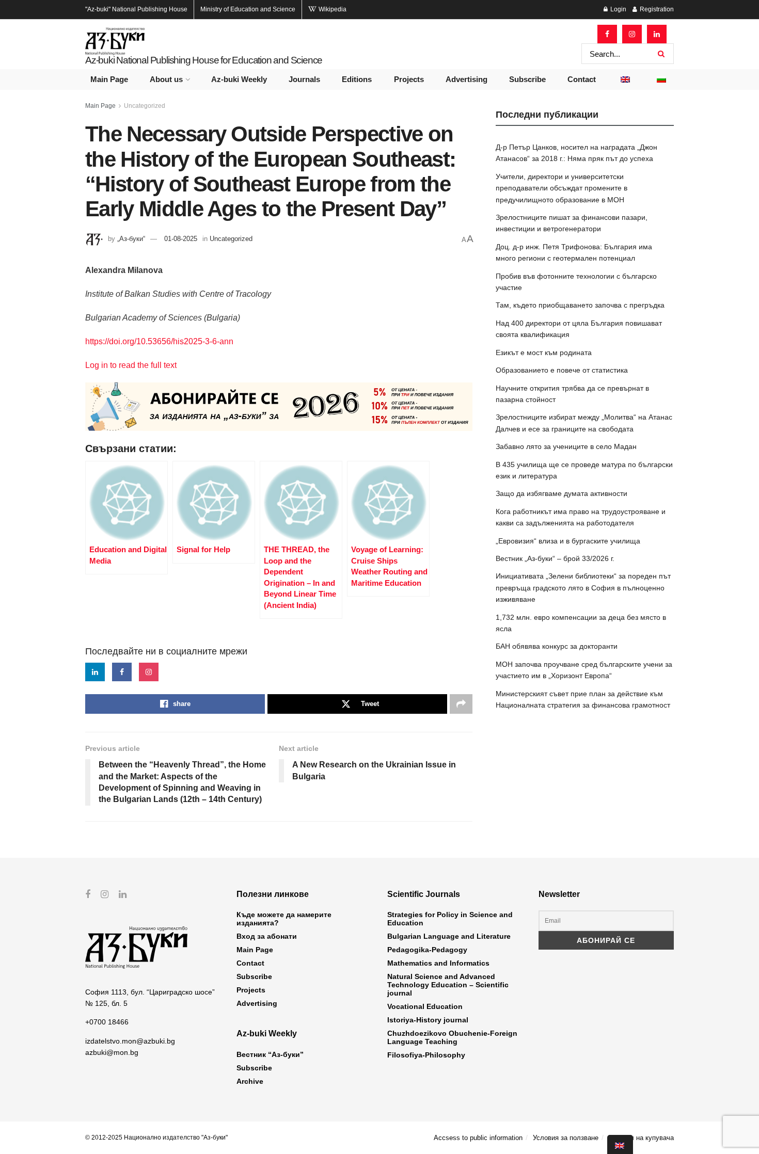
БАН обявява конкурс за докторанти (557, 646)
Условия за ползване (565, 1138)
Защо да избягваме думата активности (561, 493)
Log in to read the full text (131, 365)
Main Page (109, 79)
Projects (409, 79)
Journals (304, 79)
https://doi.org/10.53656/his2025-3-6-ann (159, 341)
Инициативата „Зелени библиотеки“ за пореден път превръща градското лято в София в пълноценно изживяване (583, 587)
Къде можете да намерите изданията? (283, 918)
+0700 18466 (107, 1022)
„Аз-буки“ (131, 239)
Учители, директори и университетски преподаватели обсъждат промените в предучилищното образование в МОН (561, 188)
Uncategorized (144, 105)
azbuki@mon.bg (111, 1052)
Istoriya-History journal (427, 1020)
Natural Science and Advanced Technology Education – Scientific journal (448, 984)
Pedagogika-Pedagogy (427, 949)
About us (166, 79)
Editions (357, 79)
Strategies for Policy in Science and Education (450, 918)
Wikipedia (331, 9)
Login (617, 9)
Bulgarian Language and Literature (449, 936)
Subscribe (527, 79)
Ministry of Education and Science (247, 9)
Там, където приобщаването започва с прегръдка (580, 305)
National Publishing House (136, 9)
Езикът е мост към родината (544, 352)
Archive (249, 1081)
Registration (656, 9)
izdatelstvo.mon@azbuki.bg (130, 1041)
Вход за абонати (266, 936)
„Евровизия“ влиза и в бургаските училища (568, 541)
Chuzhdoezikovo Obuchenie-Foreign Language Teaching (452, 1037)
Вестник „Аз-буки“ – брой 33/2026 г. (555, 558)
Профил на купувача (641, 1138)
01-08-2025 (180, 239)
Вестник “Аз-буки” (270, 1054)
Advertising (466, 79)
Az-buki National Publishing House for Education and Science (203, 60)
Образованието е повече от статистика (562, 370)
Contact (581, 79)
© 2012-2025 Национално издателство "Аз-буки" (156, 1137)
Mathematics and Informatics (438, 963)
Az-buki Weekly (239, 79)
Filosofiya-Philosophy (426, 1055)
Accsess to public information (478, 1138)
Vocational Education (425, 1006)
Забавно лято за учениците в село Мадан (566, 446)
